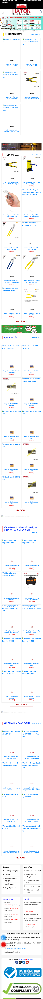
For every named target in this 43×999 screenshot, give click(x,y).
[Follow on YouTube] (27, 962)
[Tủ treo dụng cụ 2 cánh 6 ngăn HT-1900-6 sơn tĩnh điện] (31, 834)
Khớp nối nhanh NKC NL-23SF (31, 437)
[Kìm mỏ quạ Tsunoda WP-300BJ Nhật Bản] (11, 231)
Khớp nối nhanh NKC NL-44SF (31, 470)
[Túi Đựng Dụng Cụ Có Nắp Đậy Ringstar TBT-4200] (11, 614)
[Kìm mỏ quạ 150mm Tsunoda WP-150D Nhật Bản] (31, 263)
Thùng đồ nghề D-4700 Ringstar (11, 697)
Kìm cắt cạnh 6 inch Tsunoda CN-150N (11, 314)
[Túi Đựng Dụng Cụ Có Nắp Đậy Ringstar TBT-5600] (31, 581)
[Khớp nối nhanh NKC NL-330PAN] (31, 387)
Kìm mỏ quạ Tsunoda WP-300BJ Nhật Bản (11, 248)
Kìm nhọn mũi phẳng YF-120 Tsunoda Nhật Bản (31, 183)
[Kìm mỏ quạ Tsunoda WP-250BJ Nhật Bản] (31, 231)
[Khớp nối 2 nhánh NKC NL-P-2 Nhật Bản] (11, 354)
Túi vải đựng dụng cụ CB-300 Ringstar (31, 697)
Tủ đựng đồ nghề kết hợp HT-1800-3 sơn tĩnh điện (31, 757)
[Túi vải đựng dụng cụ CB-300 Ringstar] (31, 679)
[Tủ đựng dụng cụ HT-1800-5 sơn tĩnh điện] (11, 771)
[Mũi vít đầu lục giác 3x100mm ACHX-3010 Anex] (11, 113)
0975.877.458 (11, 949)
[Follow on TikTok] (20, 962)
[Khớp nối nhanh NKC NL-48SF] (31, 485)
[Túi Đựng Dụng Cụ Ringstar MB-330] (31, 548)
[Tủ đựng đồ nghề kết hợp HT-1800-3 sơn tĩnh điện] (31, 739)
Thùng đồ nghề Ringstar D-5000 (11, 664)
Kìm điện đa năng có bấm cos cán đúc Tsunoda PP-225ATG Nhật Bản (31, 216)
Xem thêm (35, 155)
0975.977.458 (14, 908)
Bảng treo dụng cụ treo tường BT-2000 (11, 757)
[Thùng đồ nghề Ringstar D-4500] (31, 646)
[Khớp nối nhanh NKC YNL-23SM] (31, 354)
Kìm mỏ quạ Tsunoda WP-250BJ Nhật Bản (31, 248)
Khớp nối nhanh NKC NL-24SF (11, 470)
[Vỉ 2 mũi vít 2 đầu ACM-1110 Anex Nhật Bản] (11, 47)
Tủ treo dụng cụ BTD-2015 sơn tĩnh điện (11, 820)
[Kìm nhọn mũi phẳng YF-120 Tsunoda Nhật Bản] (31, 165)
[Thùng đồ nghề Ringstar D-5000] (11, 646)
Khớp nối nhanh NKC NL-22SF (11, 437)
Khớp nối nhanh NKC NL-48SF (31, 503)
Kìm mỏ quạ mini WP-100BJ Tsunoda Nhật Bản (11, 215)
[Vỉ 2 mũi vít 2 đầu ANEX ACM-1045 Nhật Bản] (11, 80)
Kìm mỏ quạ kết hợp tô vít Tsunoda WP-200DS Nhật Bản (11, 282)
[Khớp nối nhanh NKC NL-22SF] (11, 419)
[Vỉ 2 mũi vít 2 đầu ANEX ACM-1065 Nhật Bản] (31, 47)
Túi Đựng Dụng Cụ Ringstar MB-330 (31, 566)
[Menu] (3, 12)
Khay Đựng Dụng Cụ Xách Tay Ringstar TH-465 (31, 631)
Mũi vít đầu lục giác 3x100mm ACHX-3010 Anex (11, 130)
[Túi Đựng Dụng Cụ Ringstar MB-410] (11, 548)
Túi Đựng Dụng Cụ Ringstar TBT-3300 (11, 599)
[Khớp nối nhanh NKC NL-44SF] (31, 452)
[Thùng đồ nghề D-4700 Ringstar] (11, 679)
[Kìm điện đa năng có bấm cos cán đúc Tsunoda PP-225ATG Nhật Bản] (31, 198)
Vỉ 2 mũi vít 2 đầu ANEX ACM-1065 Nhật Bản (31, 65)
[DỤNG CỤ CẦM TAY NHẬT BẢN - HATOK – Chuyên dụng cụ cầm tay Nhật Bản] (21, 12)
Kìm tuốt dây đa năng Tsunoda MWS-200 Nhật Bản (31, 98)
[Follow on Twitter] (23, 962)
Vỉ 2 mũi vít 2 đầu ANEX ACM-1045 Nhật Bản (11, 97)
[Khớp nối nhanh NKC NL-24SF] (11, 452)
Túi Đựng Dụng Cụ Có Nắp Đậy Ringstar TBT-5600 (31, 599)
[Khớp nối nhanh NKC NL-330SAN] (11, 387)
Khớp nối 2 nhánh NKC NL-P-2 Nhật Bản (11, 371)
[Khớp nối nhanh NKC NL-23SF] (31, 419)
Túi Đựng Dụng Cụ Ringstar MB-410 (11, 566)
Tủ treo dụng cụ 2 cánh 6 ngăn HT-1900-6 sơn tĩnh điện (31, 852)
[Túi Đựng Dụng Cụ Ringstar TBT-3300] (11, 581)
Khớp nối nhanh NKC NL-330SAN (11, 404)
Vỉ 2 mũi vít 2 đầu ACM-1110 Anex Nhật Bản (11, 65)
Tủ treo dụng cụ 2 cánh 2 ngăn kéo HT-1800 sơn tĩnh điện (11, 852)
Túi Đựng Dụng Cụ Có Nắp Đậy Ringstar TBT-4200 (11, 631)
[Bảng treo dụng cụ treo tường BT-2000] (11, 739)
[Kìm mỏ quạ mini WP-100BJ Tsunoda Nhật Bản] (11, 198)
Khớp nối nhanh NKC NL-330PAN (31, 404)
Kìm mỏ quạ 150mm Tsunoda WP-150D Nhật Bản (31, 281)
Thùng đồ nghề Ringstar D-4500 (31, 664)
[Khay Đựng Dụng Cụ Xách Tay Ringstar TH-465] (31, 614)
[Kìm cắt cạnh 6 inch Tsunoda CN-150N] (11, 296)
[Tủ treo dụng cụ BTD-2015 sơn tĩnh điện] (11, 802)
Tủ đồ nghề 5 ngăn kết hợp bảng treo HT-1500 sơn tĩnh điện (31, 789)
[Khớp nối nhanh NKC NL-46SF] (11, 485)
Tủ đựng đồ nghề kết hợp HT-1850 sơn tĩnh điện (31, 820)
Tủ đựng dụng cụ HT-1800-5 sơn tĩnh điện (11, 789)
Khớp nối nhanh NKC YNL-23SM (31, 371)
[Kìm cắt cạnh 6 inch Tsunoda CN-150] (31, 296)
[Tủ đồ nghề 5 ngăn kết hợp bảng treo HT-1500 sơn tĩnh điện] (31, 771)
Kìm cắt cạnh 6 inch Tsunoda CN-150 (31, 314)
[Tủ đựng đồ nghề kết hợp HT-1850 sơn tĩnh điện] (31, 802)
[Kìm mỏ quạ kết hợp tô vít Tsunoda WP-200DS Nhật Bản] (11, 263)
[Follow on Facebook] (16, 962)
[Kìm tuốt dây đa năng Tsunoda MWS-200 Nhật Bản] (31, 80)
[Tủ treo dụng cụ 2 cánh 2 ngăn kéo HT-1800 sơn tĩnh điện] (11, 834)
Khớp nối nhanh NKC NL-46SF (11, 503)
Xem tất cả (35, 337)
